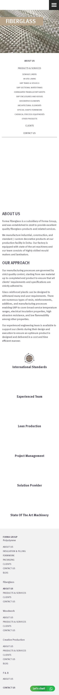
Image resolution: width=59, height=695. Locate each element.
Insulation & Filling (14, 551)
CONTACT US (29, 133)
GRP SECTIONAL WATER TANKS (30, 88)
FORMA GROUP (10, 537)
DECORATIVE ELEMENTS (29, 101)
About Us (29, 61)
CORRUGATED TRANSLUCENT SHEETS (29, 92)
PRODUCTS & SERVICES (29, 68)
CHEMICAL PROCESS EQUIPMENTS (30, 114)
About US (8, 547)
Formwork (8, 556)
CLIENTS (29, 126)
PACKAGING (8, 560)
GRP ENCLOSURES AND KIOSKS (29, 97)
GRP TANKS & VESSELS (29, 83)
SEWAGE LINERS (29, 74)
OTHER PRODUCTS (29, 119)
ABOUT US (8, 679)
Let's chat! (39, 688)
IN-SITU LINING (29, 79)
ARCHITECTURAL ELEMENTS (29, 105)
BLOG (5, 573)
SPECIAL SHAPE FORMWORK (29, 110)
